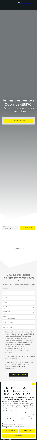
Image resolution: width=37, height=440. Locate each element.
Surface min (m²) (9, 327)
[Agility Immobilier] (26, 5)
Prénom (6, 293)
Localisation (6, 316)
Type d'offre (6, 306)
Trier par (5, 226)
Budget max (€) (8, 322)
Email (5, 303)
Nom (5, 298)
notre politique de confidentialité (13, 427)
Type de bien (6, 311)
